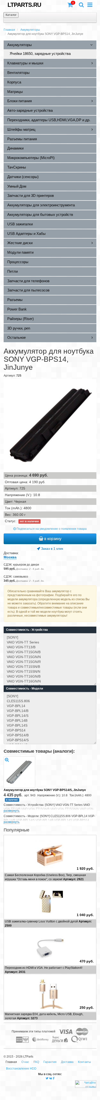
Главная (9, 29)
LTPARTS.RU (24, 4)
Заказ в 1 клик (51, 548)
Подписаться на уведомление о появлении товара (51, 528)
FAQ (36, 1062)
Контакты (84, 1062)
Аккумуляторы (30, 29)
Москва (10, 557)
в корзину (52, 539)
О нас (25, 1062)
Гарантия (50, 1062)
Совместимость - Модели (24, 688)
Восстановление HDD (21, 1068)
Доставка (67, 1062)
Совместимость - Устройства (27, 629)
